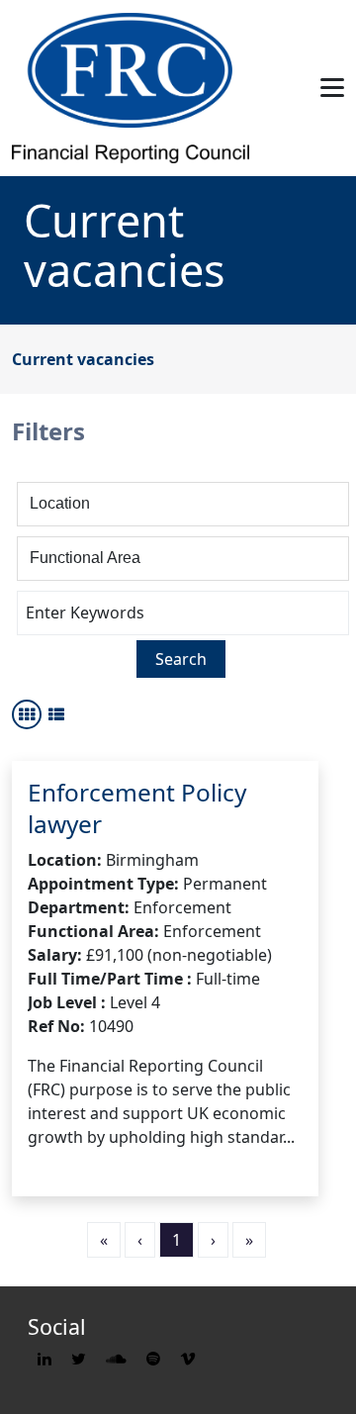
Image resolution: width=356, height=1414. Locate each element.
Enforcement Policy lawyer (137, 808)
